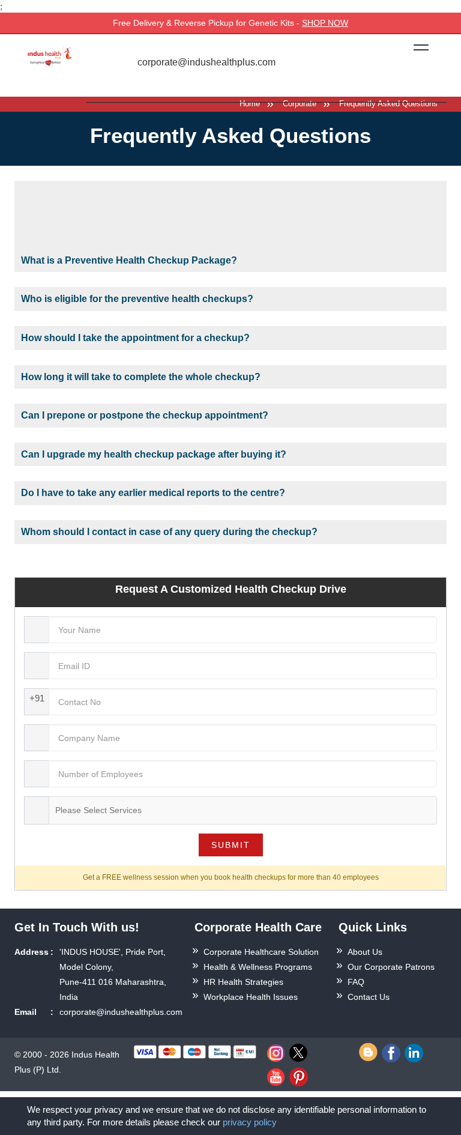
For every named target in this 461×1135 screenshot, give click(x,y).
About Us (365, 952)
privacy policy (250, 1122)
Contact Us (369, 997)
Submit (230, 845)
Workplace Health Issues (250, 997)
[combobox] (243, 810)
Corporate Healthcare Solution (261, 952)
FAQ (356, 982)
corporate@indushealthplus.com (205, 62)
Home (250, 103)
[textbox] (101, 810)
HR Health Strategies (243, 982)
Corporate (299, 103)
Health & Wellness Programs (257, 967)
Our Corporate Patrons (391, 967)
